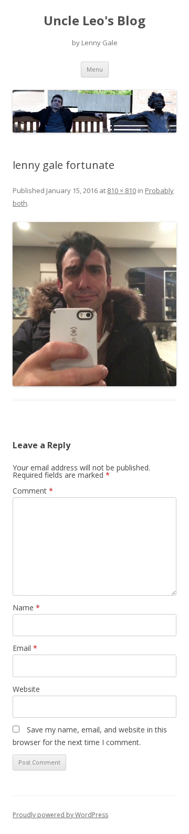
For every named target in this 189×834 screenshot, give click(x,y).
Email (25, 648)
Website (26, 689)
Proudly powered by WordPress (60, 814)
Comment (33, 491)
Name (26, 607)
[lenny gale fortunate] (94, 304)
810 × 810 (121, 190)
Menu (95, 69)
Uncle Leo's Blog (94, 21)
